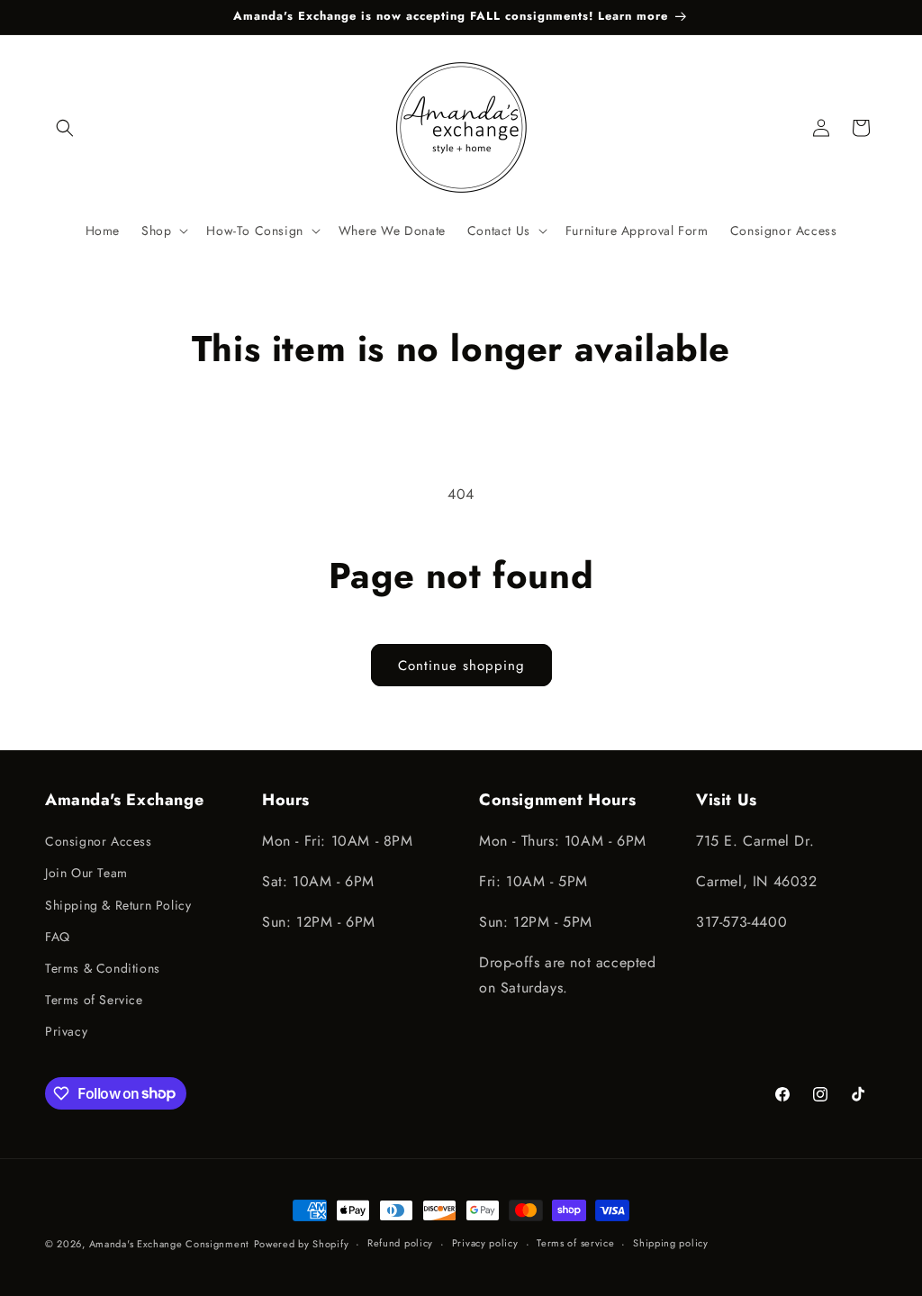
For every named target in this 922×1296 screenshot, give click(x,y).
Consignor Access (98, 841)
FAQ (57, 937)
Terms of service (575, 1243)
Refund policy (400, 1243)
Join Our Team (86, 873)
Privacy (66, 1031)
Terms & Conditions (102, 968)
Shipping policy (671, 1243)
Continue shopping (461, 665)
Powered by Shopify (301, 1244)
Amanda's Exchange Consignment (169, 1244)
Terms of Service (94, 1000)
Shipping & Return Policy (118, 905)
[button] (65, 128)
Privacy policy (485, 1243)
